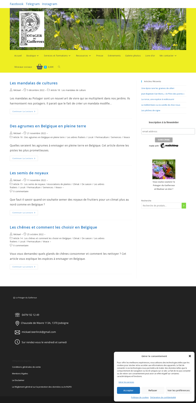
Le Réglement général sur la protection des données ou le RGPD (42, 386)
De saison (87, 184)
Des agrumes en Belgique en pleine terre (48, 125)
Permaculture (102, 137)
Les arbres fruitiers (76, 137)
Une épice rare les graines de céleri (157, 88)
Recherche (146, 200)
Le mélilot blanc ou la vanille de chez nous (160, 105)
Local (90, 137)
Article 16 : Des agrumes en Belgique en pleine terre (39, 137)
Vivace (127, 137)
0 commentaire (20, 191)
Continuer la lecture (25, 112)
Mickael (17, 90)
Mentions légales (20, 373)
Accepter (128, 390)
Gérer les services (126, 382)
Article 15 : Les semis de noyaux (29, 184)
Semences (116, 137)
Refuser (153, 390)
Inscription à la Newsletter (164, 122)
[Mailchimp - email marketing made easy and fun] (164, 145)
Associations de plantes (59, 184)
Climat (76, 184)
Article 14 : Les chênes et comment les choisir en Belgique (42, 238)
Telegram (33, 4)
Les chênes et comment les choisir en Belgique (53, 227)
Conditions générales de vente (26, 367)
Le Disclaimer (18, 380)
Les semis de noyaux (29, 172)
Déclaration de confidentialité (163, 397)
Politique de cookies (140, 397)
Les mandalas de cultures (34, 82)
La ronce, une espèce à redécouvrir (157, 99)
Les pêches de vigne (150, 110)
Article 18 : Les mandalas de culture (68, 90)
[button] (189, 356)
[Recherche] (183, 206)
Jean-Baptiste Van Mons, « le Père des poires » (162, 93)
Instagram (49, 4)
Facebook (16, 4)
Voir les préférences (179, 390)
